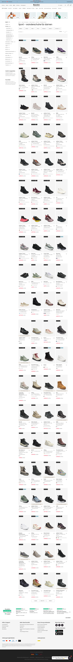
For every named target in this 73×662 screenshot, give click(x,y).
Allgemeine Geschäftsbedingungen (23, 657)
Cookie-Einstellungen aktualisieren (50, 657)
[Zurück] (17, 2)
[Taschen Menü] (61, 8)
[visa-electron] (13, 640)
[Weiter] (56, 2)
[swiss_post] (39, 640)
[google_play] (59, 631)
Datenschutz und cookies (39, 657)
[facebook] (56, 625)
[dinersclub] (16, 640)
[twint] (19, 640)
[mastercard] (6, 640)
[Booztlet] (36, 5)
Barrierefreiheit (32, 657)
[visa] (3, 640)
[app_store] (59, 633)
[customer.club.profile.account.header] (65, 5)
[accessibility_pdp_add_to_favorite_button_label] (29, 57)
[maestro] (10, 640)
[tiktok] (62, 625)
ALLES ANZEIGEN (68, 617)
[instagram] (59, 625)
